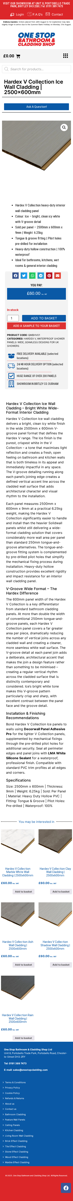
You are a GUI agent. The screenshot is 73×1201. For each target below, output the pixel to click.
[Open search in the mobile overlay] (36, 69)
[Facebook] (66, 1188)
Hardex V (30, 338)
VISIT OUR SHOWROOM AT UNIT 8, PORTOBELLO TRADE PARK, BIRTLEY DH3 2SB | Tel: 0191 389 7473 (36, 5)
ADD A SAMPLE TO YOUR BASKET (36, 325)
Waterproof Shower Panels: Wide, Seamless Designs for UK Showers (36, 342)
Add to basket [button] (23, 891)
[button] (64, 127)
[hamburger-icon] (65, 56)
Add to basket (44, 318)
